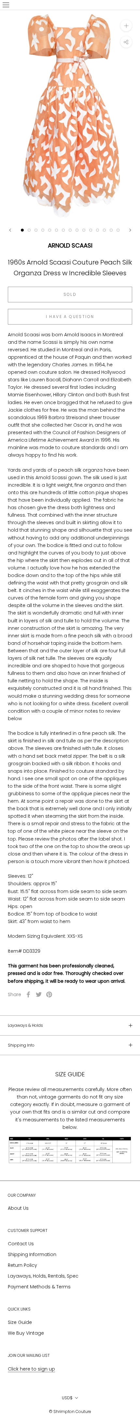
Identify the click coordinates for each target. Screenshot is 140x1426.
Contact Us (21, 1243)
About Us (18, 1208)
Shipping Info (21, 1045)
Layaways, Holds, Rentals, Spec (43, 1276)
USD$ (67, 1398)
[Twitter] (39, 994)
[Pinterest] (49, 994)
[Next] (130, 230)
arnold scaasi (70, 245)
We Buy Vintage (26, 1333)
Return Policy (22, 1265)
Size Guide (20, 1322)
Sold (70, 294)
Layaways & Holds (25, 1025)
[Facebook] (28, 994)
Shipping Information (32, 1254)
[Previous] (10, 230)
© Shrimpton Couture (70, 1411)
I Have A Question (70, 316)
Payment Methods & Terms (39, 1286)
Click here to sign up (31, 1369)
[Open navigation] (6, 5)
